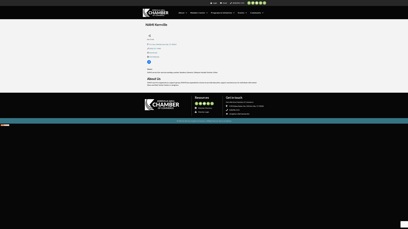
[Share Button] (149, 35)
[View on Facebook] (149, 63)
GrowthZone (227, 121)
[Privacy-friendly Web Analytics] (5, 125)
